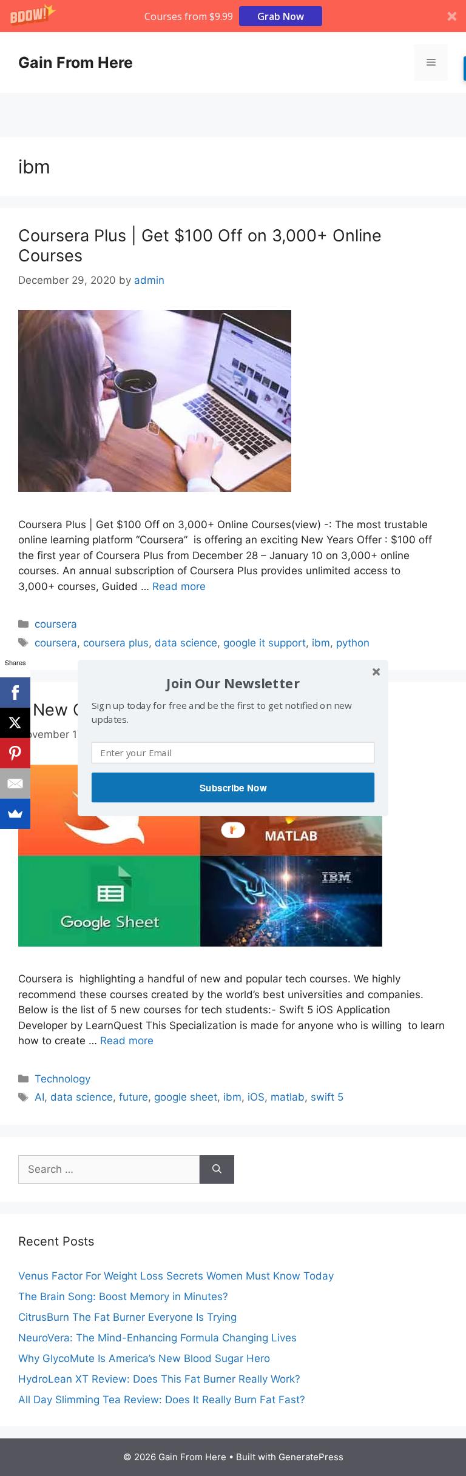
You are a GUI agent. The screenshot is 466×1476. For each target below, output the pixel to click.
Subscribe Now (233, 787)
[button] (233, 683)
